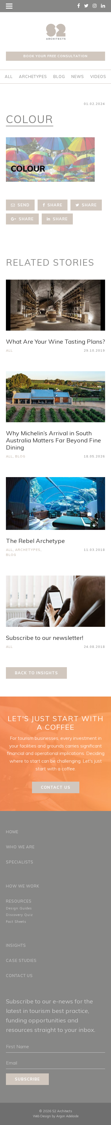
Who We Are (20, 846)
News (77, 76)
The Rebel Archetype (35, 540)
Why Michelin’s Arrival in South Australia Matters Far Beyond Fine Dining (53, 440)
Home (12, 831)
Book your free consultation (55, 56)
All (9, 76)
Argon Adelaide (67, 1116)
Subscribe (27, 1079)
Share (54, 205)
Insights (16, 945)
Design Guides (19, 908)
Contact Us (55, 787)
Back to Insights (36, 672)
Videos (98, 76)
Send (23, 205)
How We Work (22, 886)
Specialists (19, 862)
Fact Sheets (16, 922)
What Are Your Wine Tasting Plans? (55, 341)
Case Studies (21, 960)
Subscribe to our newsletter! (44, 637)
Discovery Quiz (19, 915)
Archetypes (33, 76)
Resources (19, 901)
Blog (59, 76)
